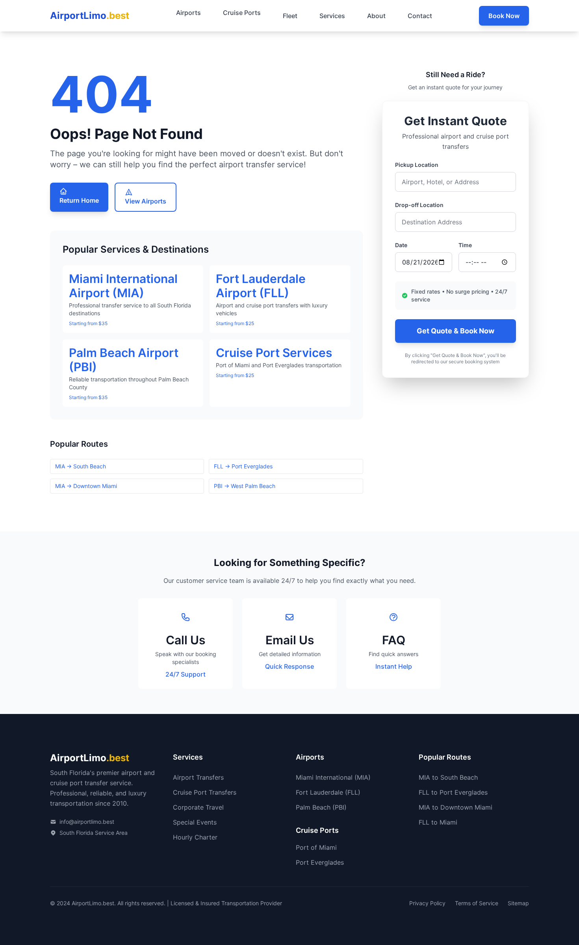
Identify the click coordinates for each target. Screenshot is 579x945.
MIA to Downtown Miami (455, 807)
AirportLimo (89, 15)
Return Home (79, 200)
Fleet (290, 16)
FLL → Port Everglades (243, 466)
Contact (420, 16)
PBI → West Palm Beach (244, 486)
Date (401, 245)
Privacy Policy (427, 903)
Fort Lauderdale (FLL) (328, 792)
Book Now (504, 16)
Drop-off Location (419, 205)
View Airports (145, 201)
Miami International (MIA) (333, 777)
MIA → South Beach (80, 466)
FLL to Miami (438, 822)
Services (332, 16)
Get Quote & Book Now (455, 331)
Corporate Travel (198, 807)
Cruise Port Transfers (204, 792)
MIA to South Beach (448, 777)
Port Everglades (320, 862)
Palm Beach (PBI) (321, 807)
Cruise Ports (242, 13)
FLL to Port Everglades (453, 792)
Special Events (195, 822)
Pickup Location (416, 164)
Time (465, 245)
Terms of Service (476, 903)
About (376, 16)
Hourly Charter (195, 837)
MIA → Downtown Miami (86, 486)
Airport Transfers (198, 777)
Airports (188, 13)
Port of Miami (316, 847)
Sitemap (518, 903)
